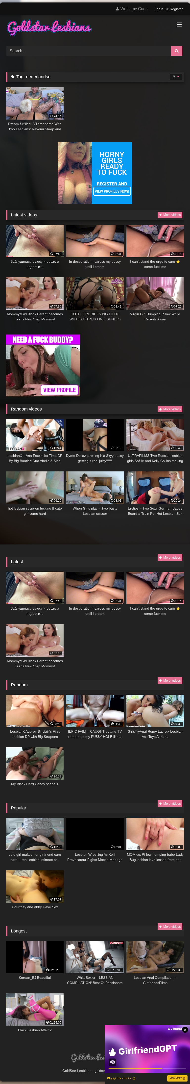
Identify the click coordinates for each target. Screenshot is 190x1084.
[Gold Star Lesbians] (95, 29)
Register (176, 9)
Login (159, 9)
